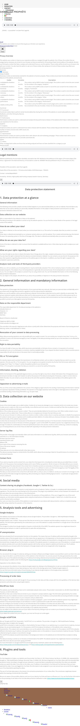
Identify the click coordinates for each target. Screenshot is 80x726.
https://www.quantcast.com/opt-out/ (11, 611)
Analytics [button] (2, 124)
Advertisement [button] (4, 131)
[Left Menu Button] (1, 685)
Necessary (5, 72)
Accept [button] (15, 46)
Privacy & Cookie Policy (6, 46)
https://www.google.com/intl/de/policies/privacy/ (14, 644)
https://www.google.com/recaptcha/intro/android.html (48, 644)
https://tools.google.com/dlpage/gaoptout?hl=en (43, 560)
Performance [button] (4, 116)
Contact (7, 8)
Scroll (1, 42)
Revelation (8, 6)
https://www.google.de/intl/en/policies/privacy (60, 678)
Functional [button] (3, 108)
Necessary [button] (3, 70)
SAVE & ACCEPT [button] (4, 145)
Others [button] (2, 139)
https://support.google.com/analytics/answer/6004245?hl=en (17, 572)
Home (6, 4)
